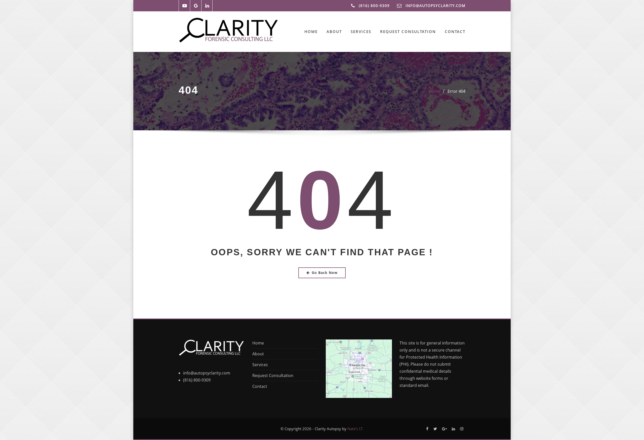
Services (361, 31)
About (334, 31)
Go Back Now (325, 272)
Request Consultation (408, 31)
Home (311, 31)
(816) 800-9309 (374, 5)
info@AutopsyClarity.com (435, 5)
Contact (455, 31)
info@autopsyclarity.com (206, 373)
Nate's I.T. (355, 428)
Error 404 (456, 91)
